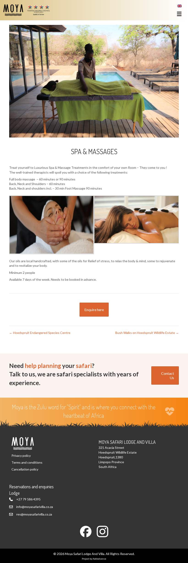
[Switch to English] (179, 6)
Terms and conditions (26, 462)
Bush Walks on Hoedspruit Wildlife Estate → (147, 333)
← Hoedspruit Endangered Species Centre (39, 333)
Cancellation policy (24, 469)
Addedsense (99, 558)
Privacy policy (21, 455)
